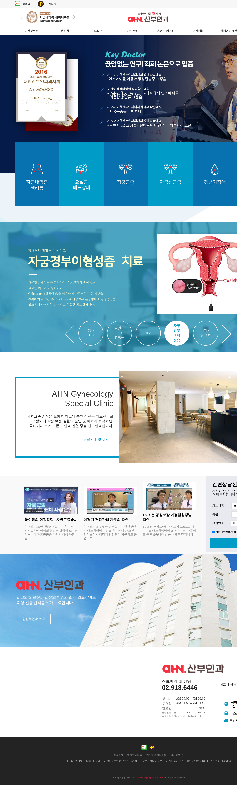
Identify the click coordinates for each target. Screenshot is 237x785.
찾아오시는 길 (134, 755)
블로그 (26, 3)
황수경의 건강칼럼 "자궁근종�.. (50, 520)
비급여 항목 (177, 755)
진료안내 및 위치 (96, 439)
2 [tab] (119, 333)
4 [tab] (176, 333)
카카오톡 (51, 3)
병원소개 (118, 755)
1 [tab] (90, 333)
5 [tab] (205, 333)
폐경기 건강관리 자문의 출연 (106, 520)
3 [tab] (148, 333)
